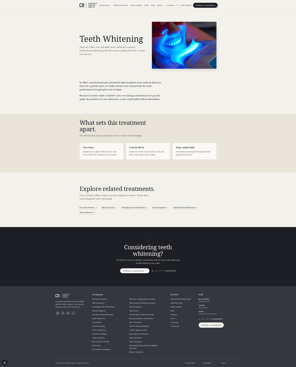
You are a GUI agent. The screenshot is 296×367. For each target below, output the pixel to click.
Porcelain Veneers (87, 207)
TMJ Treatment (108, 207)
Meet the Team (177, 303)
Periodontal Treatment (101, 349)
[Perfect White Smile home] (88, 5)
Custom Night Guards (138, 330)
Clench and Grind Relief (139, 326)
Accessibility (206, 363)
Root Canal (96, 345)
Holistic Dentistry (121, 5)
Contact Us (175, 326)
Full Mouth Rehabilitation (184, 207)
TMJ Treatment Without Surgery (142, 303)
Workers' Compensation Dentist (142, 299)
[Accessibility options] (4, 362)
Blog (153, 5)
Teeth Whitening (99, 330)
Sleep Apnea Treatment (138, 334)
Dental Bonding (98, 326)
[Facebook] (63, 313)
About (159, 5)
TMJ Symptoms (135, 307)
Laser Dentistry (98, 338)
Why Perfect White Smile (181, 299)
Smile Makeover (86, 212)
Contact (223, 363)
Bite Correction (135, 322)
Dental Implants (159, 207)
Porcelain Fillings (99, 334)
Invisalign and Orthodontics (133, 207)
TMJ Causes (133, 311)
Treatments (104, 5)
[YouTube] (68, 313)
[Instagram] (58, 313)
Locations (171, 5)
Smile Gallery (136, 5)
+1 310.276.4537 (165, 271)
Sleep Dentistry (135, 338)
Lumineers (96, 322)
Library (174, 314)
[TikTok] (73, 313)
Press (146, 5)
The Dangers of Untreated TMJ (141, 314)
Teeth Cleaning (135, 342)
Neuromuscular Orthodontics (141, 318)
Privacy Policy (190, 363)
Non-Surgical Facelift (100, 342)
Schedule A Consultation (205, 5)
